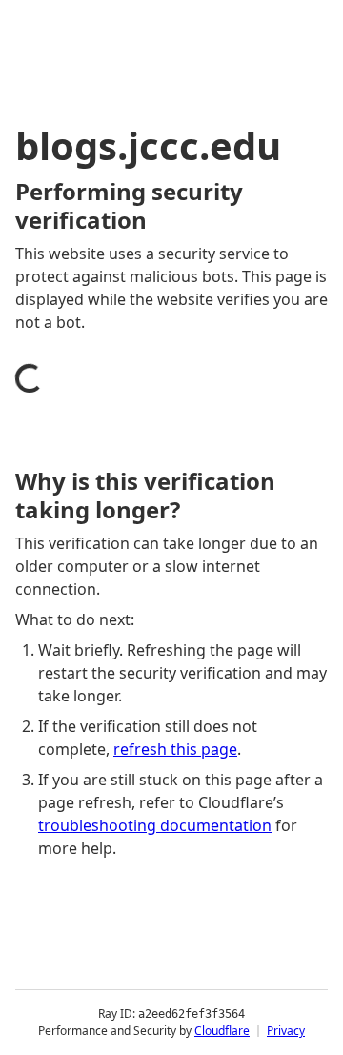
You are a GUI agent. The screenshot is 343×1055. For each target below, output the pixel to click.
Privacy (286, 1031)
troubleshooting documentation (155, 825)
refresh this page (175, 749)
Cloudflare (222, 1031)
